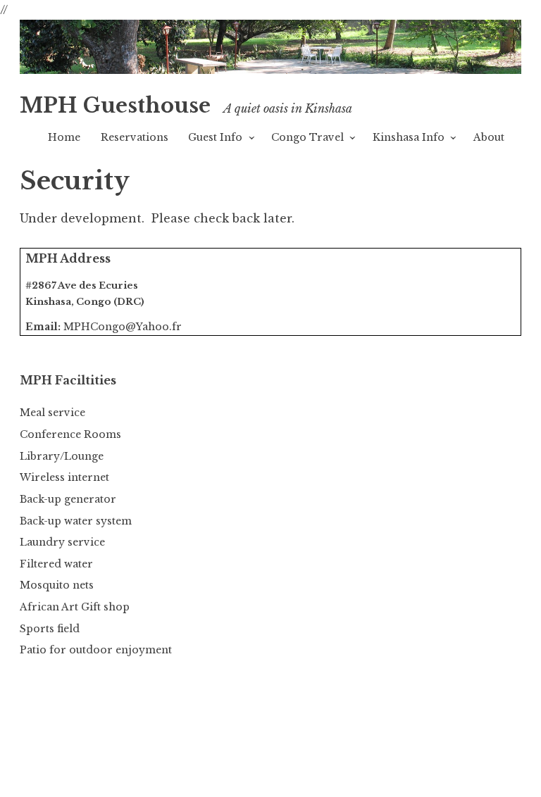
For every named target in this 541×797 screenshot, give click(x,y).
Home (64, 137)
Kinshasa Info (408, 137)
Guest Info (215, 137)
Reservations (134, 137)
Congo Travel (307, 137)
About (488, 137)
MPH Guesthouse (115, 105)
